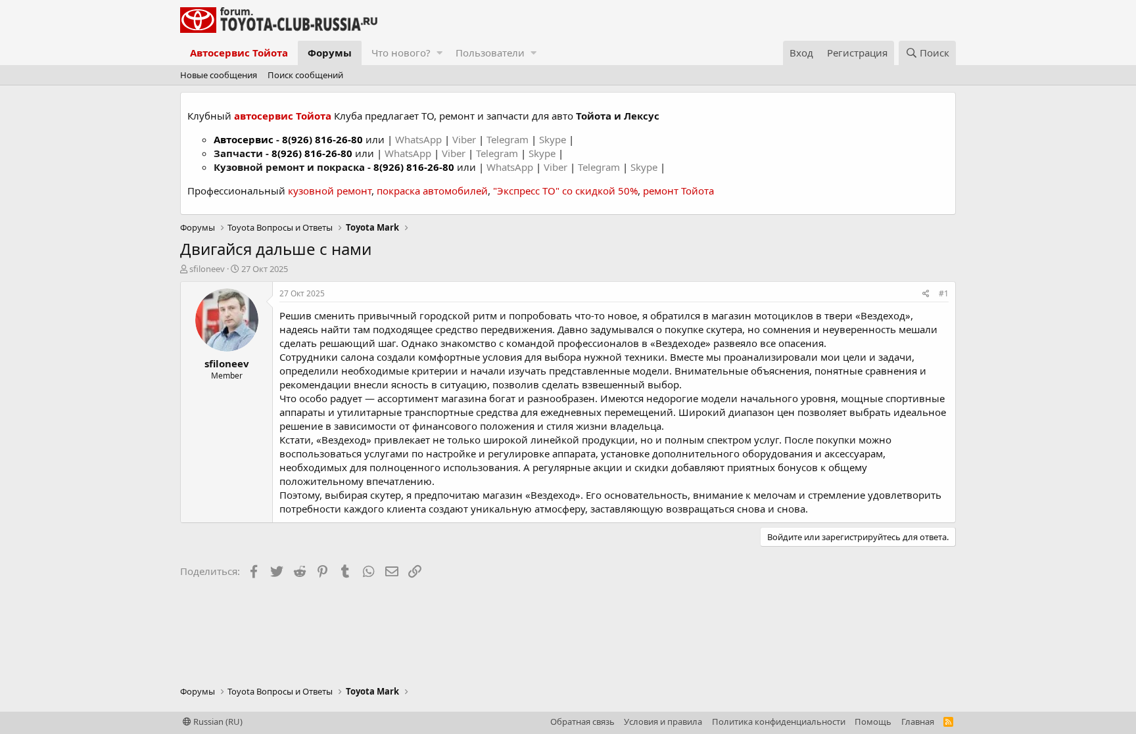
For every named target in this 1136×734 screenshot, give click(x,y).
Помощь (873, 721)
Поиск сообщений (305, 75)
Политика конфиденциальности (778, 721)
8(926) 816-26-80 (322, 139)
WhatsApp (419, 139)
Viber (464, 139)
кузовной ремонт (329, 190)
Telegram (508, 139)
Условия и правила (663, 721)
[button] (439, 53)
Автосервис (243, 139)
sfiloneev (207, 269)
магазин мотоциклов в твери (782, 315)
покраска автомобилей (432, 190)
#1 (944, 293)
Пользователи (490, 52)
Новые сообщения (218, 75)
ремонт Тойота (678, 190)
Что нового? (401, 52)
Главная (917, 721)
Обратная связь (582, 721)
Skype (554, 139)
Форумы (330, 52)
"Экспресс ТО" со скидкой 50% (565, 190)
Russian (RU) (217, 721)
